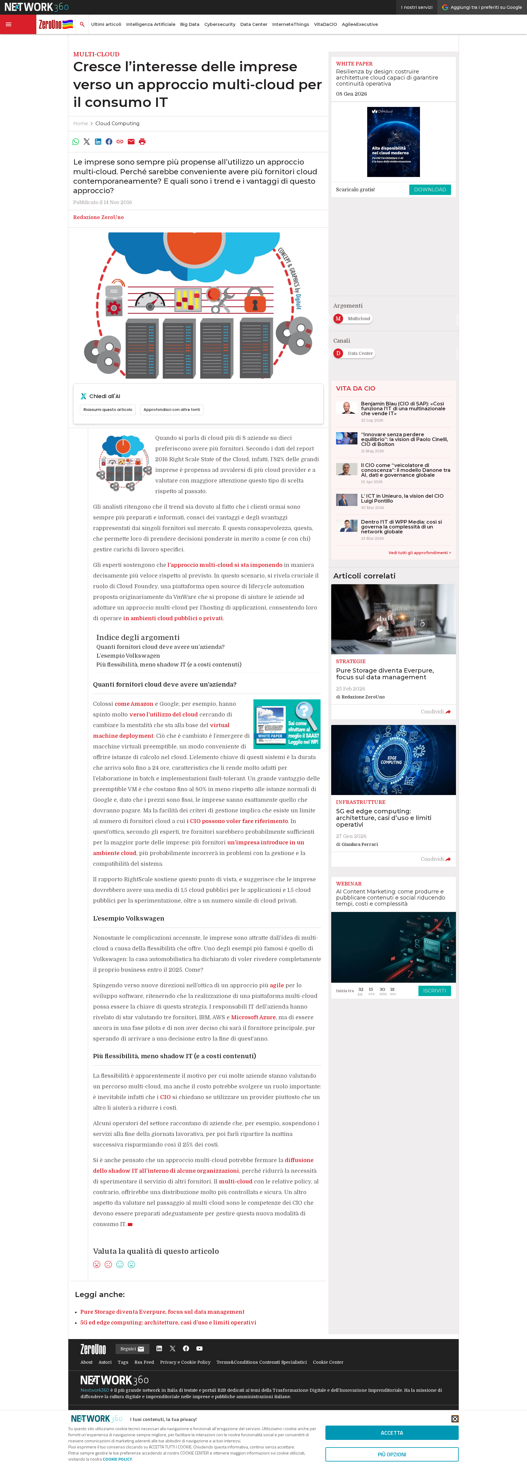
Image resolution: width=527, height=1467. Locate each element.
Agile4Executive (360, 24)
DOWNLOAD (430, 190)
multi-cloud (236, 1182)
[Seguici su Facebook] (186, 1349)
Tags (123, 1362)
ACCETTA (392, 1433)
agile (277, 985)
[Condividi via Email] (131, 141)
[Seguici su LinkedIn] (159, 1349)
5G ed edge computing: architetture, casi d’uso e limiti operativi (168, 1323)
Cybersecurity (219, 24)
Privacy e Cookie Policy (185, 1362)
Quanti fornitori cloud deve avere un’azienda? (160, 647)
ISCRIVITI (434, 991)
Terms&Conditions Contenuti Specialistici (262, 1362)
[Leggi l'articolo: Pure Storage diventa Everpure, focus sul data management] (393, 651)
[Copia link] (120, 141)
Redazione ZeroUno (98, 217)
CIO (165, 1097)
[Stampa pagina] (142, 141)
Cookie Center (328, 1362)
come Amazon (134, 704)
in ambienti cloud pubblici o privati (173, 618)
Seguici (128, 1348)
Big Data (189, 24)
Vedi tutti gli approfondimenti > (420, 552)
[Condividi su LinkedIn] (98, 141)
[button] (18, 24)
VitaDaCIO (325, 24)
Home (80, 123)
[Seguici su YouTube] (199, 1349)
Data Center (253, 24)
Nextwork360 (95, 1390)
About (86, 1362)
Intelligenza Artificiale (150, 24)
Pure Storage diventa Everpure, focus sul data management (162, 1312)
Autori (105, 1362)
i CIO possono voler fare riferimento (237, 821)
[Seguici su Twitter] (172, 1349)
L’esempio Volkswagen (128, 656)
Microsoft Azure (253, 1017)
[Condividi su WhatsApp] (76, 141)
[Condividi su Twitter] (86, 141)
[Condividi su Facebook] (109, 141)
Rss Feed (144, 1362)
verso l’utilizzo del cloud (163, 715)
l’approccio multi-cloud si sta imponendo (224, 565)
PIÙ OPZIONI (392, 1454)
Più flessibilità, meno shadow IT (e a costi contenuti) (169, 665)
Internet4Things (290, 24)
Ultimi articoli (106, 24)
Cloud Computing (117, 123)
